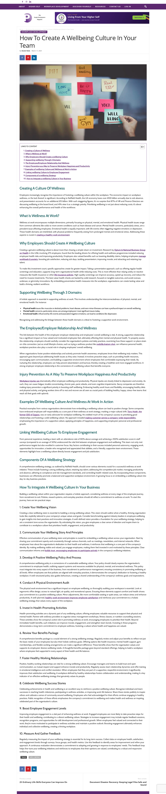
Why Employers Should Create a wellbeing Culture (46, 157)
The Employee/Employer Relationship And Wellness (47, 163)
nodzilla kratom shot (105, 344)
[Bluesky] (34, 2)
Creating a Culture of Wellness (37, 150)
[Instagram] (26, 2)
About (22, 6)
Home (21, 29)
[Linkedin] (30, 2)
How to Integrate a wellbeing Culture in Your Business (49, 178)
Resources (100, 6)
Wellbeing (35, 757)
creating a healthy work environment (53, 235)
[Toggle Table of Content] (141, 147)
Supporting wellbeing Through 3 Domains (43, 160)
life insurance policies (63, 275)
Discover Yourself (82, 6)
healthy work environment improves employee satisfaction (71, 597)
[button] (145, 6)
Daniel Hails (26, 51)
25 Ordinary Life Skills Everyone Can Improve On (43, 782)
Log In (128, 6)
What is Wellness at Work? (36, 154)
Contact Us (115, 6)
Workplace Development (56, 6)
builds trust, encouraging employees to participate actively (71, 550)
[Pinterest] (28, 57)
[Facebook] (22, 2)
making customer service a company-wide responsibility (110, 418)
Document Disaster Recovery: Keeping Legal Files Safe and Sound (118, 783)
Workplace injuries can (30, 381)
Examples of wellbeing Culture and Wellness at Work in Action (51, 169)
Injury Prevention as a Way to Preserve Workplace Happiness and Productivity (57, 166)
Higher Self (34, 6)
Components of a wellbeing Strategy (40, 175)
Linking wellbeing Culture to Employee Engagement (47, 172)
